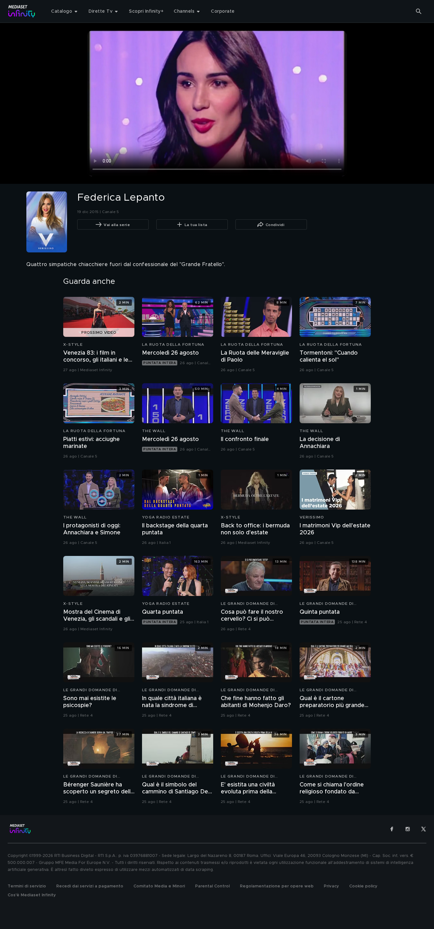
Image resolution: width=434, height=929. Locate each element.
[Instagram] (407, 829)
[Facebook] (392, 829)
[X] (423, 829)
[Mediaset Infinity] (22, 11)
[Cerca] (419, 11)
